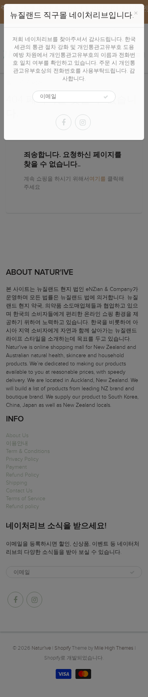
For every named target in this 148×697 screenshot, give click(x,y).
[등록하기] (106, 97)
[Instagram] (83, 122)
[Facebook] (63, 122)
